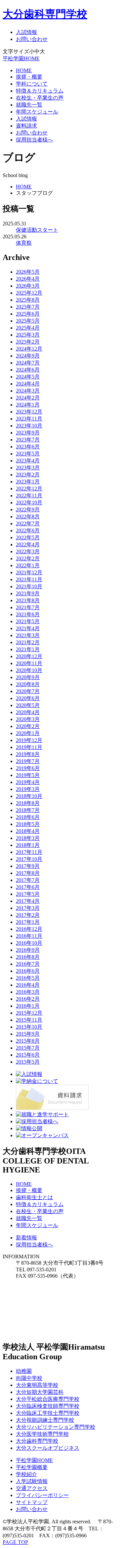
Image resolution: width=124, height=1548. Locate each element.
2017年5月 (28, 894)
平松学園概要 (32, 1467)
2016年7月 (28, 964)
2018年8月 (28, 803)
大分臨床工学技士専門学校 (47, 1413)
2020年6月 (28, 698)
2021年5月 (28, 621)
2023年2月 (28, 474)
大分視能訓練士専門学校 (45, 1420)
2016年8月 (28, 957)
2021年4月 (28, 628)
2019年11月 (29, 747)
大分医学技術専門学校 (42, 1434)
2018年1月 (28, 845)
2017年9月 (28, 866)
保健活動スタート (37, 230)
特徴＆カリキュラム (39, 91)
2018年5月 (28, 824)
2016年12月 (29, 929)
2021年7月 (28, 607)
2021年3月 (28, 635)
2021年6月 (28, 614)
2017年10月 (29, 859)
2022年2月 (28, 558)
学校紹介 (26, 1474)
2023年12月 (29, 411)
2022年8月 (28, 516)
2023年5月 (28, 453)
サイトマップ (32, 1502)
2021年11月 (29, 579)
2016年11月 (29, 936)
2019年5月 (28, 775)
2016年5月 (28, 978)
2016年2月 (28, 999)
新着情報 (26, 1237)
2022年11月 (29, 495)
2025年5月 (28, 321)
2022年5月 (28, 537)
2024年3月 (28, 390)
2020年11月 (29, 663)
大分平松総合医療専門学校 (47, 1399)
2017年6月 (28, 887)
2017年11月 (29, 852)
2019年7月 (28, 761)
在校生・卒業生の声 (39, 98)
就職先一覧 (29, 105)
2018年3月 (28, 838)
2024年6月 (28, 370)
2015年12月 (29, 1013)
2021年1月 (28, 649)
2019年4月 (28, 782)
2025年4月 (28, 328)
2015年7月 (28, 1048)
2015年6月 (28, 1055)
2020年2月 (28, 726)
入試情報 (26, 32)
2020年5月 (28, 705)
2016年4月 (28, 985)
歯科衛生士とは (34, 1197)
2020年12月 (29, 656)
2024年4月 (28, 384)
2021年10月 (29, 586)
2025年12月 (29, 293)
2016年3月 (28, 992)
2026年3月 (28, 286)
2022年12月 (29, 488)
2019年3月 (28, 789)
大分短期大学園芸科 (39, 1392)
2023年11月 (29, 418)
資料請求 (26, 126)
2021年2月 (28, 642)
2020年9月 (28, 677)
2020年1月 (28, 733)
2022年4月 (28, 544)
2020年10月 (29, 670)
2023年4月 (28, 460)
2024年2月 (28, 397)
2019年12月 (29, 740)
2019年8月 (28, 754)
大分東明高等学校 (37, 1385)
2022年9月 (28, 509)
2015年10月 (29, 1027)
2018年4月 (28, 831)
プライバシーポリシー (42, 1495)
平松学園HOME (21, 58)
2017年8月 (28, 873)
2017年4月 (28, 901)
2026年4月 (28, 279)
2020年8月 (28, 684)
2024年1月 (28, 404)
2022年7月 (28, 523)
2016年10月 (29, 943)
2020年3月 (28, 719)
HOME (24, 70)
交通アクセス (32, 1488)
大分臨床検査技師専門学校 (47, 1406)
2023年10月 (29, 425)
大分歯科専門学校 (45, 14)
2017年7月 (28, 880)
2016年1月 (28, 1006)
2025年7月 (28, 307)
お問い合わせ (32, 39)
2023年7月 (28, 439)
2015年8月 (28, 1041)
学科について (32, 84)
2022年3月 (28, 551)
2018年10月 (29, 796)
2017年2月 (28, 915)
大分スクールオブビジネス (47, 1448)
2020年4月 (28, 712)
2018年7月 (28, 810)
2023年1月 (28, 481)
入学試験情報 (32, 1481)
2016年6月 (28, 971)
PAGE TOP (15, 1542)
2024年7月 (28, 363)
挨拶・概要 (29, 77)
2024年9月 (28, 356)
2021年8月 (28, 600)
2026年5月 (28, 272)
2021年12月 (29, 572)
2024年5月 (28, 377)
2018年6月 (28, 817)
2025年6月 (28, 314)
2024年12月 (29, 349)
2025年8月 (28, 300)
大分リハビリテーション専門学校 (55, 1427)
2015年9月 (28, 1034)
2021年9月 (28, 593)
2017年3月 (28, 908)
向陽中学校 (29, 1378)
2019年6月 (28, 768)
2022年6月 (28, 530)
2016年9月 (28, 950)
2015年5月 (28, 1062)
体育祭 (24, 243)
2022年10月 (29, 502)
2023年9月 (28, 432)
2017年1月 (28, 922)
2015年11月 (29, 1020)
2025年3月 (28, 335)
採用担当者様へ (34, 139)
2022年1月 (28, 565)
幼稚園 (24, 1371)
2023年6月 (28, 446)
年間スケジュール (37, 112)
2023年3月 (28, 467)
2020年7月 (28, 691)
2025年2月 (28, 342)
